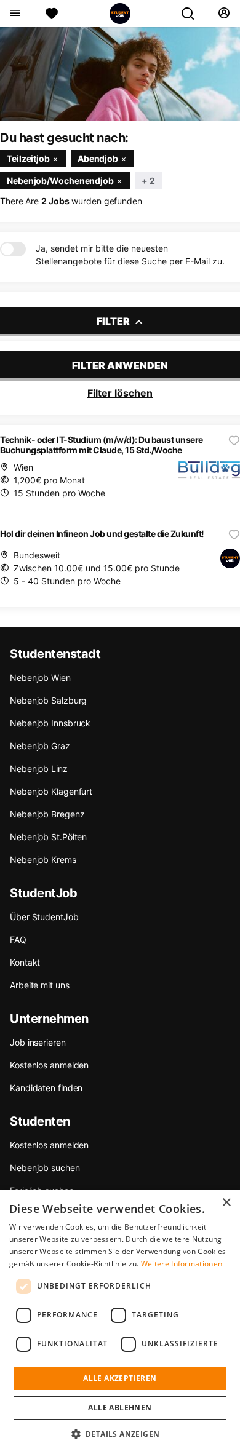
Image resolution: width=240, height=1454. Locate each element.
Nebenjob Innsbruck (50, 723)
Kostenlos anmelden (49, 1065)
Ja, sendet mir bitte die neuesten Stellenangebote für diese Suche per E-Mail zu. (130, 254)
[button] (120, 1434)
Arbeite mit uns (40, 985)
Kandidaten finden (46, 1088)
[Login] (224, 13)
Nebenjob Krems (43, 859)
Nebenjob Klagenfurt (51, 791)
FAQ (18, 939)
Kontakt (25, 962)
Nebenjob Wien (40, 677)
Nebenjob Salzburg (48, 700)
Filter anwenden (120, 365)
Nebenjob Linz (39, 768)
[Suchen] (192, 13)
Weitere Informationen (181, 1263)
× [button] (226, 1202)
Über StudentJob (44, 917)
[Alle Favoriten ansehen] (51, 13)
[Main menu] (14, 13)
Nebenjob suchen (45, 1167)
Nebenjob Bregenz (47, 814)
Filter (114, 321)
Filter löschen (120, 393)
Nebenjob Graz (40, 746)
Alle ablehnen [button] (119, 1407)
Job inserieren (38, 1042)
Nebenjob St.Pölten (48, 837)
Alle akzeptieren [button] (119, 1378)
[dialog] (120, 1322)
